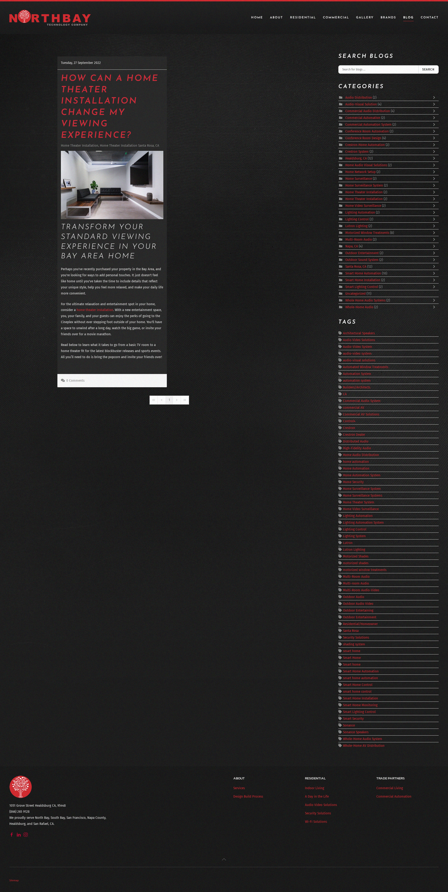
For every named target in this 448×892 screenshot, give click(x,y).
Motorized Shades (355, 556)
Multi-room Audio (356, 583)
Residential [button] (303, 17)
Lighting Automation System (363, 522)
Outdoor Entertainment (362, 253)
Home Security (353, 482)
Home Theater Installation (79, 145)
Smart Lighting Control (361, 287)
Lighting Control (357, 219)
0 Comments (75, 380)
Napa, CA (351, 246)
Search (428, 69)
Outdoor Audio (353, 597)
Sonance (349, 725)
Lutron (348, 543)
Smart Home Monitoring (360, 705)
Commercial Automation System (368, 124)
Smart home (351, 664)
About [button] (276, 17)
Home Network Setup (360, 172)
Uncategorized (355, 293)
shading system (354, 644)
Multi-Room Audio (358, 239)
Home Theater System (358, 502)
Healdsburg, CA (356, 158)
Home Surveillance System (364, 185)
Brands (388, 17)
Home (257, 17)
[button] (224, 859)
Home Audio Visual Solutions (366, 165)
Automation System (357, 374)
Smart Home (352, 658)
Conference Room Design (363, 138)
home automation (356, 462)
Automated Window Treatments (365, 367)
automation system (357, 380)
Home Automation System (362, 475)
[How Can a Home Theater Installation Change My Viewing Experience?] (112, 185)
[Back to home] (50, 17)
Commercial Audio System (362, 401)
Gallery (365, 17)
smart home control (357, 691)
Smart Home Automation (363, 273)
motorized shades (355, 563)
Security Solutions (356, 637)
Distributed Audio (355, 441)
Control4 (349, 421)
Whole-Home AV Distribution (364, 745)
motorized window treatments (364, 570)
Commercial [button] (336, 17)
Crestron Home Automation (365, 145)
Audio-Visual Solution (361, 104)
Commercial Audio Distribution (367, 111)
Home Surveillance (358, 178)
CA (345, 394)
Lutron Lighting (356, 226)
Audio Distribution (359, 97)
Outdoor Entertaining (358, 610)
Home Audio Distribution (361, 455)
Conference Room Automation (367, 131)
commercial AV (353, 407)
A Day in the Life (317, 796)
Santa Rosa (351, 631)
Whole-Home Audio (359, 307)
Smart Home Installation (363, 280)
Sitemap (14, 880)
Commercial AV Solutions (361, 414)
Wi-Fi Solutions (316, 821)
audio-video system (357, 353)
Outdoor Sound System (361, 260)
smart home (351, 651)
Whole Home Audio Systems (365, 300)
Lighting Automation (360, 212)
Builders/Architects (356, 387)
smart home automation (360, 678)
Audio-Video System (357, 347)
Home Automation (356, 468)
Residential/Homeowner (360, 624)
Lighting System (354, 536)
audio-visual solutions (359, 360)
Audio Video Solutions (359, 340)
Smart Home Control (357, 685)
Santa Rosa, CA (355, 266)
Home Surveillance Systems (362, 495)
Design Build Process (248, 796)
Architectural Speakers (359, 333)
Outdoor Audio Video (358, 604)
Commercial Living (389, 788)
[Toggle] (435, 97)
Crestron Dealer (354, 434)
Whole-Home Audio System (362, 739)
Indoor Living (314, 788)
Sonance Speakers (355, 732)
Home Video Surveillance (363, 206)
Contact (430, 17)
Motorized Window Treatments (367, 233)
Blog (408, 17)
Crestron (349, 428)
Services (239, 788)
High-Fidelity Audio (357, 448)
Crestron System (357, 151)
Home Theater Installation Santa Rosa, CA (129, 145)
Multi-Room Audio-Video (361, 590)
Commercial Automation (362, 118)
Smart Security (353, 718)
